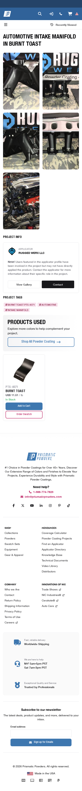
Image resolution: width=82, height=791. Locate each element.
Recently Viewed (66, 25)
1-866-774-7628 (43, 492)
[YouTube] (32, 505)
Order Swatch (24, 414)
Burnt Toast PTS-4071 (21, 304)
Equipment (11, 550)
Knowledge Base (52, 555)
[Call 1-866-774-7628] (60, 14)
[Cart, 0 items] (73, 14)
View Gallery (24, 284)
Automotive (49, 304)
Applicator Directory (54, 550)
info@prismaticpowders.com (43, 497)
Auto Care (48, 606)
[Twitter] (23, 505)
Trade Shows (50, 590)
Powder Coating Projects (57, 539)
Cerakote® (48, 601)
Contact (58, 284)
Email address (17, 726)
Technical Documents (55, 561)
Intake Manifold (18, 310)
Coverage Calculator (54, 533)
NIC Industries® (51, 595)
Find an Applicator (53, 544)
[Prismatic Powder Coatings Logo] (7, 14)
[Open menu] (6, 24)
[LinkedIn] (41, 505)
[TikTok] (68, 505)
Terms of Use (12, 617)
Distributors (48, 572)
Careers (9, 623)
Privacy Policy (13, 612)
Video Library (50, 566)
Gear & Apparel (14, 555)
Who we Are (12, 590)
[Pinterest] (59, 505)
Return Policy (13, 601)
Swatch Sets (12, 544)
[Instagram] (50, 505)
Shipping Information (17, 606)
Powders (10, 539)
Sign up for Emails (43, 742)
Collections (11, 533)
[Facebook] (13, 505)
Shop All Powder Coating (38, 342)
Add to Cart (24, 406)
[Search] (40, 14)
